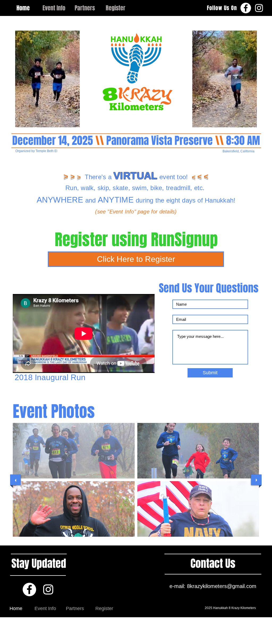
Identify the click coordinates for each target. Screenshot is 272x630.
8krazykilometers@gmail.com (221, 586)
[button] (74, 450)
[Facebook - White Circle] (245, 8)
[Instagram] (259, 8)
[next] (256, 479)
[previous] (15, 479)
